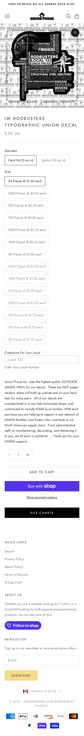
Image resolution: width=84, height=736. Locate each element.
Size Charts (42, 513)
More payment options (42, 497)
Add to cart (42, 472)
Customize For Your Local (22, 352)
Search (9, 551)
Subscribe (21, 675)
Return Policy (14, 566)
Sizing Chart (13, 582)
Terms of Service (16, 574)
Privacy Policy (14, 559)
